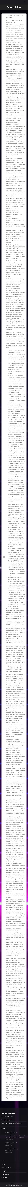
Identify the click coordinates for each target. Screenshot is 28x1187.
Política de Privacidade (6, 1116)
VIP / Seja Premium (6, 1167)
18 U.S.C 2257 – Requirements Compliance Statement (11, 1124)
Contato (3, 1128)
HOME (3, 1161)
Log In (4, 1171)
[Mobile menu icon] (25, 2)
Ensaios (3, 1164)
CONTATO (4, 1177)
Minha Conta (6, 1174)
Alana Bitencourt (15, 1132)
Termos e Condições (6, 1120)
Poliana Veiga (13, 1142)
